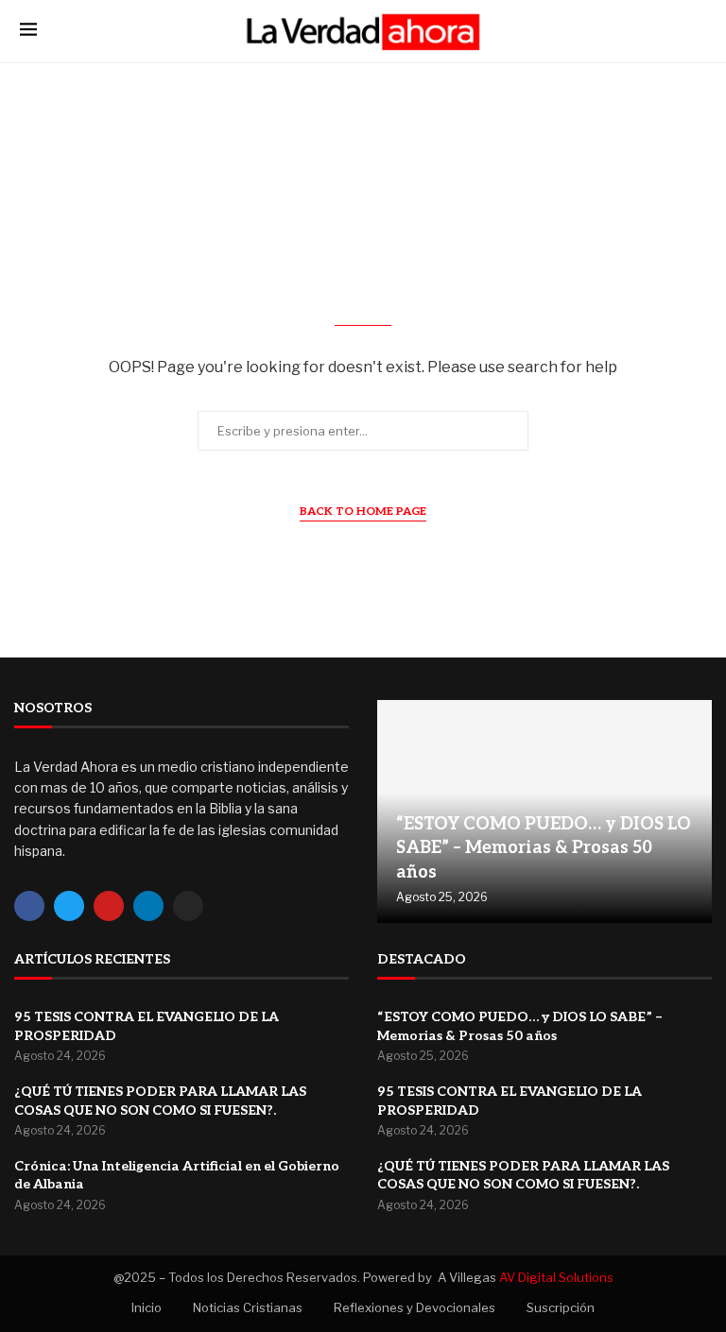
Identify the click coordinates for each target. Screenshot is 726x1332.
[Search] (696, 31)
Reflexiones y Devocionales (414, 1307)
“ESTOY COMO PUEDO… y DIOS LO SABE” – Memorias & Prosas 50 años (543, 847)
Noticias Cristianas (247, 1307)
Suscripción (561, 1307)
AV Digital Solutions (556, 1277)
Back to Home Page (363, 511)
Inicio (146, 1307)
